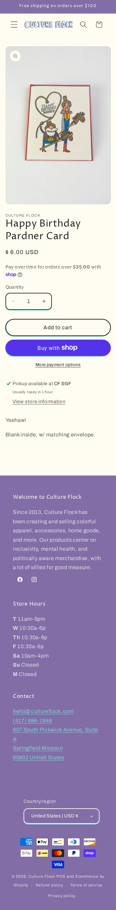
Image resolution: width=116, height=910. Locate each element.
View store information (39, 401)
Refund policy (49, 885)
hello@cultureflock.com (43, 711)
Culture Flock (42, 876)
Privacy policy (61, 896)
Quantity (14, 287)
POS (60, 876)
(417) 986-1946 (32, 720)
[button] (14, 24)
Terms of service (86, 885)
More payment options (58, 364)
